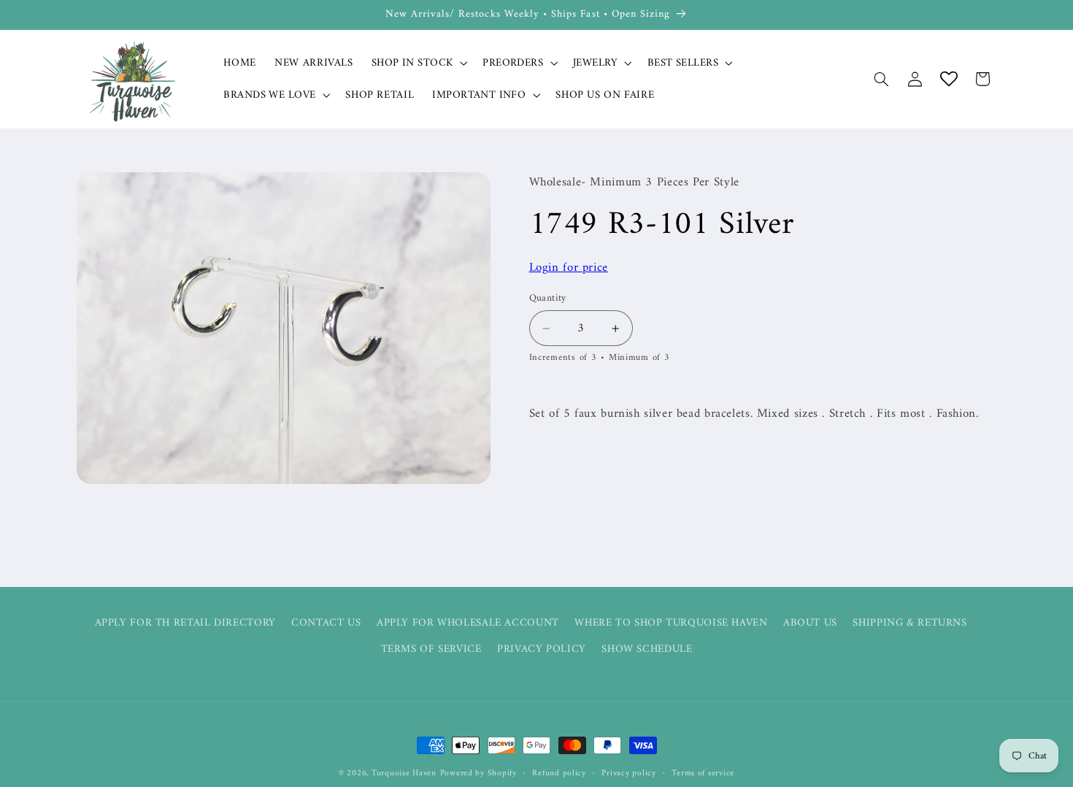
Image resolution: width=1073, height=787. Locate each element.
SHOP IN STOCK (412, 63)
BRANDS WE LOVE (269, 95)
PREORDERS (512, 63)
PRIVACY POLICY (541, 649)
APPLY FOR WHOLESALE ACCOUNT (468, 622)
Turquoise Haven (404, 773)
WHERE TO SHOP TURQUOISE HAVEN (670, 622)
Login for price (568, 268)
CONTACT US (326, 622)
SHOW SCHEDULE (646, 649)
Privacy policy (628, 773)
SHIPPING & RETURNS (909, 622)
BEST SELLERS (682, 63)
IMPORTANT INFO (479, 95)
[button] (417, 63)
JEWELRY (595, 63)
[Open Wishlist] (949, 79)
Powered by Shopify (478, 773)
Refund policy (559, 773)
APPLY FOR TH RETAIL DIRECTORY (185, 623)
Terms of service (703, 773)
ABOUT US (810, 622)
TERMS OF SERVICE (431, 649)
